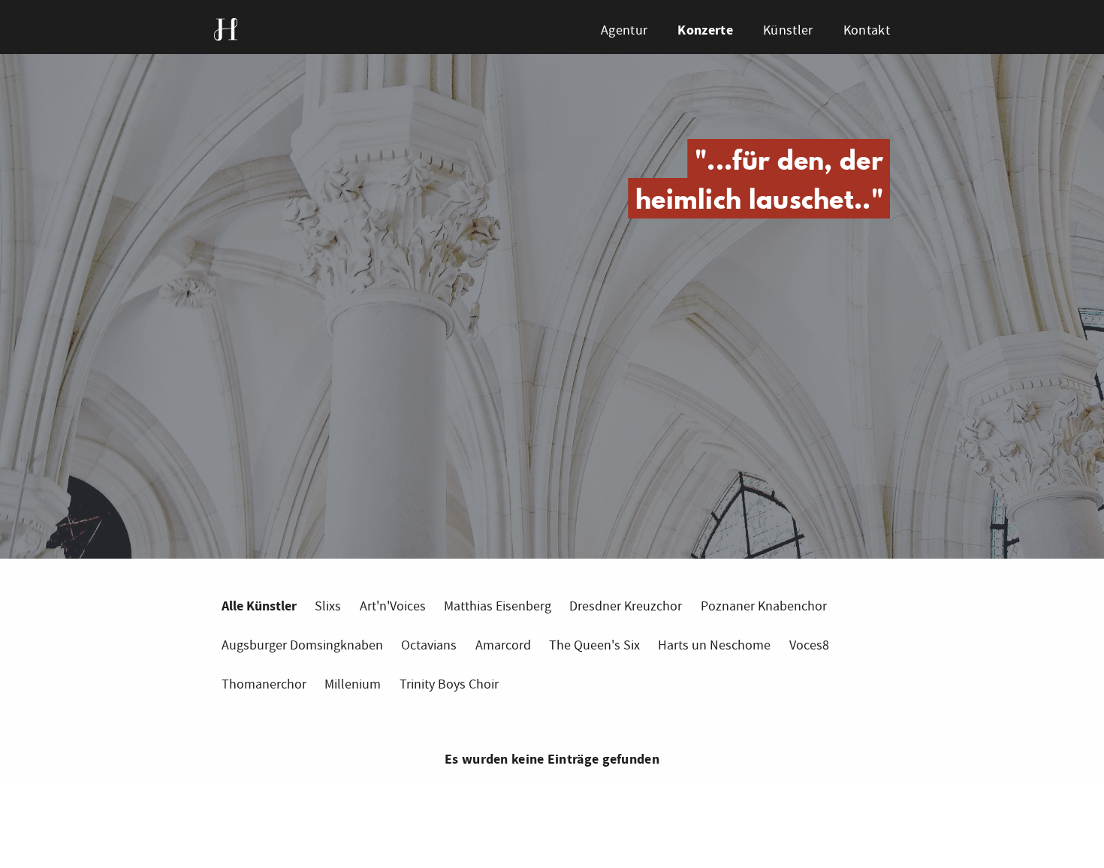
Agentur (624, 30)
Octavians (429, 645)
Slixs (328, 606)
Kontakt (866, 30)
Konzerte (704, 30)
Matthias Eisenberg (497, 606)
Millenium (352, 684)
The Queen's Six (594, 645)
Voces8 (809, 645)
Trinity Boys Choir (449, 684)
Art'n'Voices (393, 606)
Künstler (788, 30)
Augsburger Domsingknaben (302, 645)
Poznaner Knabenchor (764, 606)
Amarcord (503, 645)
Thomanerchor (264, 684)
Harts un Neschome (714, 645)
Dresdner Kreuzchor (625, 606)
